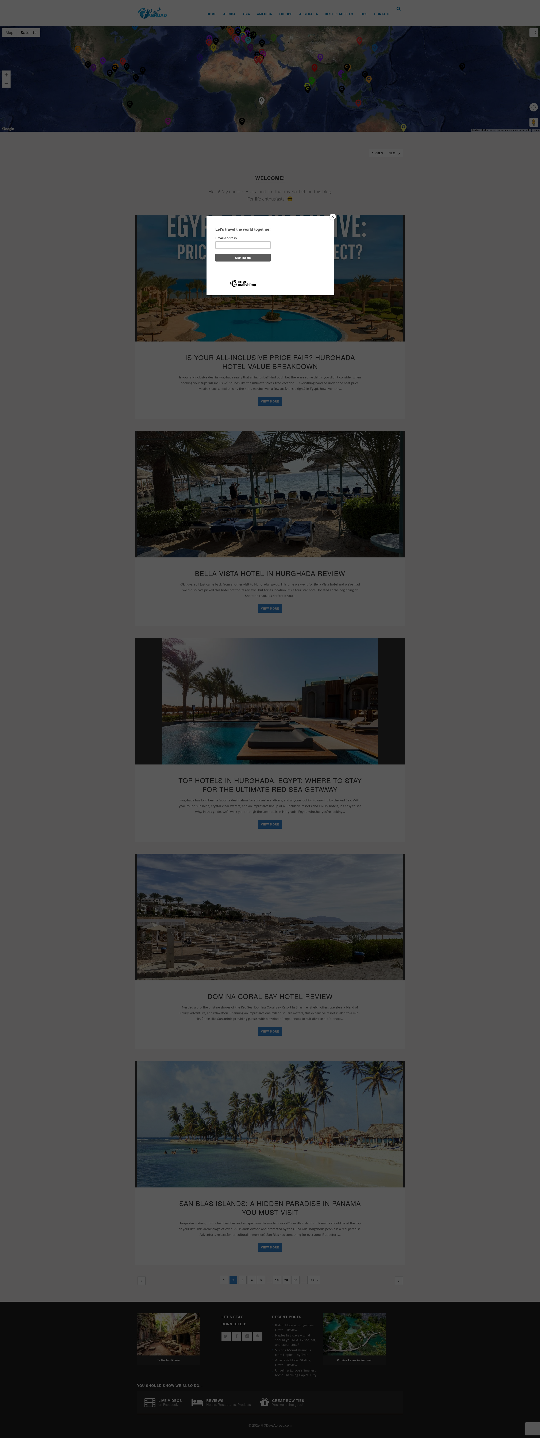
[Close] (332, 217)
